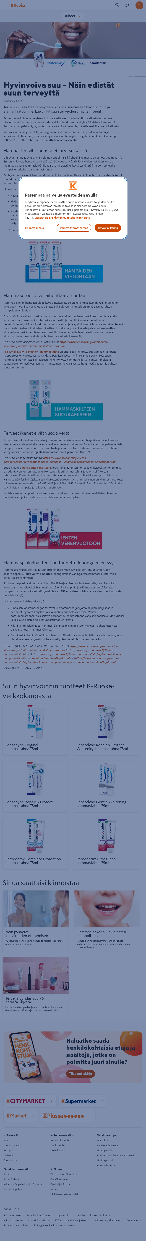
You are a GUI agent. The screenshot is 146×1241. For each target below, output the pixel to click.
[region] (73, 208)
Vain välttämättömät (74, 227)
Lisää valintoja (34, 227)
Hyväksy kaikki (108, 227)
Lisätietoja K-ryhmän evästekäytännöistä (62, 217)
